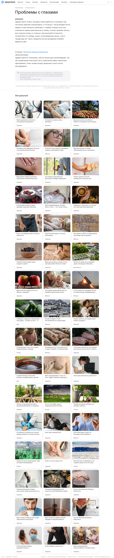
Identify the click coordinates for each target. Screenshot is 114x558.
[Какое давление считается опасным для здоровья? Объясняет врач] (28, 114)
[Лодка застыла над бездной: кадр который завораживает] (28, 455)
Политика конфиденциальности (102, 556)
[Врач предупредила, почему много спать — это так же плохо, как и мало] (57, 199)
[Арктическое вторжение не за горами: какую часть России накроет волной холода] (85, 455)
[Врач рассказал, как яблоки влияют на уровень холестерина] (85, 114)
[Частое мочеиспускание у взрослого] (85, 511)
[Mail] (2, 2)
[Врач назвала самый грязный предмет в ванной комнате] (57, 511)
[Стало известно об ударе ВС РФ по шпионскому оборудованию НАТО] (85, 284)
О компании (8, 556)
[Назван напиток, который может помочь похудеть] (85, 312)
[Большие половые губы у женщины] (57, 114)
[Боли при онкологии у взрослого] (85, 369)
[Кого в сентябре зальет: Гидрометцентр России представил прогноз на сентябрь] (57, 398)
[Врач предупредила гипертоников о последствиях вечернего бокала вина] (85, 540)
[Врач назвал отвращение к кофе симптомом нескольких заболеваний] (28, 511)
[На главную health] (9, 2)
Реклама (15, 556)
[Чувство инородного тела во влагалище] (57, 227)
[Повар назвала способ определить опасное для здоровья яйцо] (85, 170)
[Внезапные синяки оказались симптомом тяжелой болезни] (28, 170)
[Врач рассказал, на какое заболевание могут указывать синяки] (85, 142)
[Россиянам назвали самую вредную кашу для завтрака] (28, 199)
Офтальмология (30, 7)
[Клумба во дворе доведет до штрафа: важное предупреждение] (85, 398)
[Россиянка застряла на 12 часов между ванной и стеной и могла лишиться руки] (28, 426)
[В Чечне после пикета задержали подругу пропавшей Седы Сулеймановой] (57, 142)
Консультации (19, 7)
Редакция (43, 556)
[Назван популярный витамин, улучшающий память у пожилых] (28, 398)
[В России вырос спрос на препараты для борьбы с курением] (85, 426)
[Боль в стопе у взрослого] (57, 455)
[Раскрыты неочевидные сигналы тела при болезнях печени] (28, 142)
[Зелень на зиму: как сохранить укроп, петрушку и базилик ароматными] (85, 256)
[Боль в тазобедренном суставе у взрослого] (28, 227)
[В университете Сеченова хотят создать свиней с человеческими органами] (57, 341)
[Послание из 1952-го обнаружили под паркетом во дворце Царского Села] (85, 227)
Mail (3, 556)
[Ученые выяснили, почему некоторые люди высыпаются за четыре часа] (28, 483)
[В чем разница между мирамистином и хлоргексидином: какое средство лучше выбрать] (28, 540)
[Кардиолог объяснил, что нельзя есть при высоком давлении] (85, 199)
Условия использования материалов (56, 556)
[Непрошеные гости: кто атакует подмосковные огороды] (28, 341)
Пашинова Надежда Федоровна (35, 52)
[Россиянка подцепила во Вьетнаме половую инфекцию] (57, 170)
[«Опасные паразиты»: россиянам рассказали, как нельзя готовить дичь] (85, 341)
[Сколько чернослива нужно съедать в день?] (28, 256)
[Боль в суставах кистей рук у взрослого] (85, 483)
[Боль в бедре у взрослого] (57, 540)
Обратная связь (72, 556)
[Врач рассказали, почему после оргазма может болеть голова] (57, 256)
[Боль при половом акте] (57, 426)
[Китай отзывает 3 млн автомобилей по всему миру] (57, 312)
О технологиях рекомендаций (85, 556)
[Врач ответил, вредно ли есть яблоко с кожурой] (28, 284)
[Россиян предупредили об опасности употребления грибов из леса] (57, 483)
